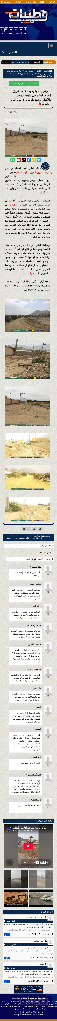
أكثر (6, 935)
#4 (48, 633)
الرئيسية (47, 71)
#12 (48, 807)
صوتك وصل (29, 71)
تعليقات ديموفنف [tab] (46, 546)
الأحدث (40, 559)
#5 (48, 652)
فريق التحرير (37, 536)
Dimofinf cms (28, 1012)
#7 (48, 696)
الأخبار (38, 71)
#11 (48, 782)
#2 (48, 592)
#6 (48, 677)
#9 (48, 737)
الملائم (27, 559)
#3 (48, 614)
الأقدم (34, 559)
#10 (48, 765)
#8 (48, 715)
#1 (48, 574)
